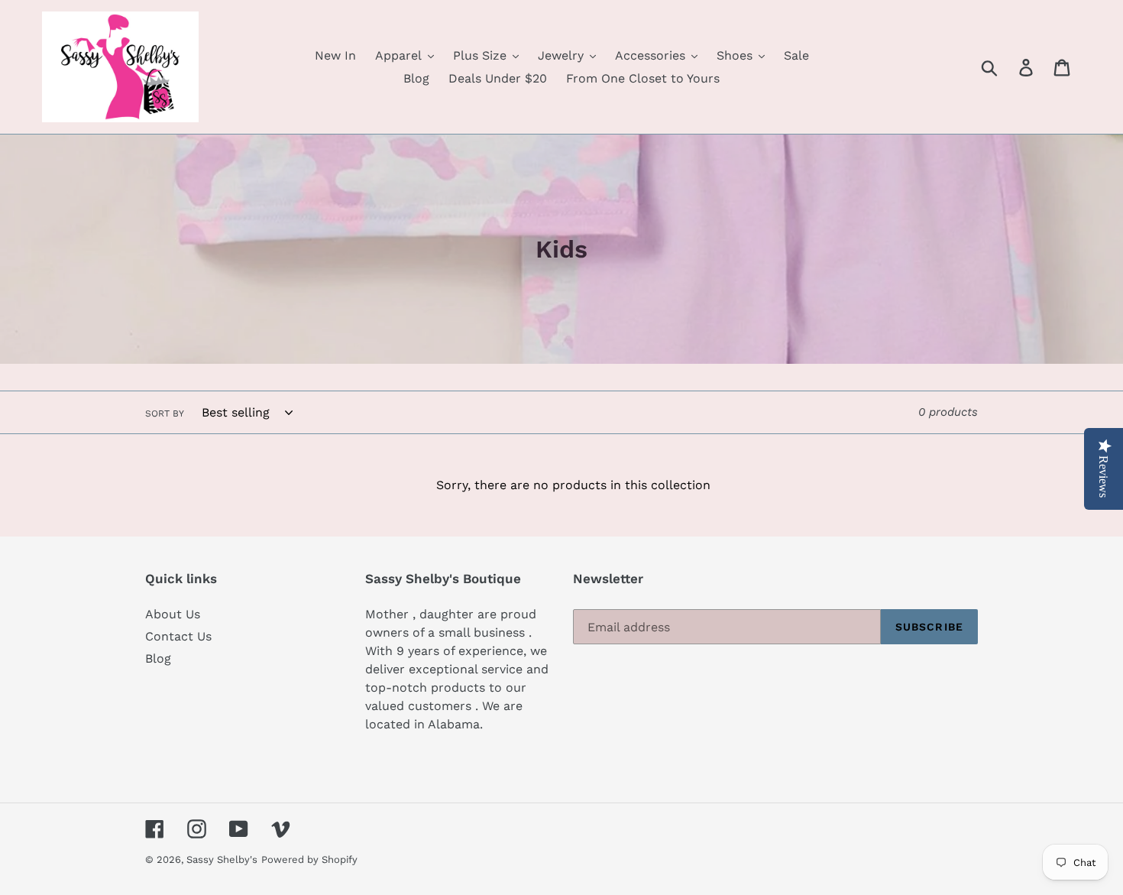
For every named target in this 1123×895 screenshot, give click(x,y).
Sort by (164, 413)
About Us (172, 614)
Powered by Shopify (309, 859)
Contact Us (178, 636)
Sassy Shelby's (221, 859)
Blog (158, 658)
